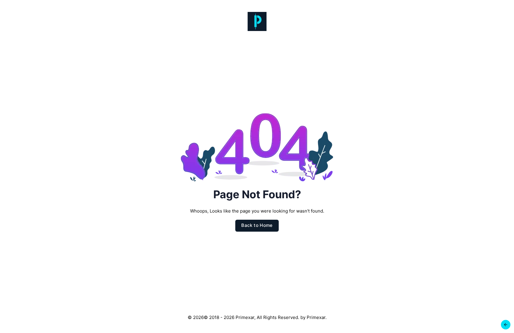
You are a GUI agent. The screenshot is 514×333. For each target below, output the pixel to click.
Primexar (316, 317)
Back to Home (257, 225)
